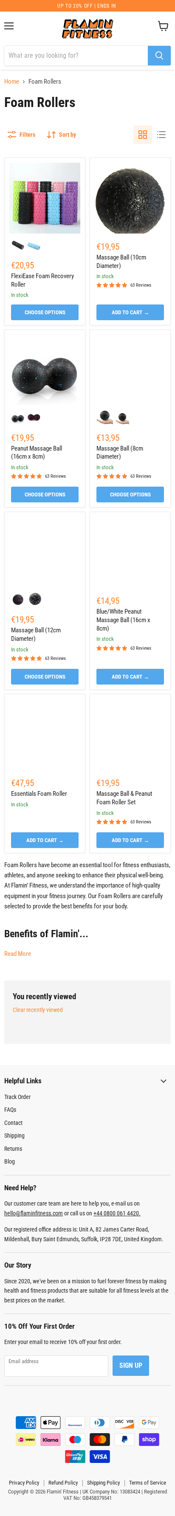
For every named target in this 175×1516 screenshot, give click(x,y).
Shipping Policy (103, 1482)
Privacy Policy (24, 1482)
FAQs (10, 1109)
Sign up (130, 1365)
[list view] (161, 134)
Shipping (14, 1135)
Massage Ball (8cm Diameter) (119, 453)
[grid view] (142, 134)
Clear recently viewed (38, 1009)
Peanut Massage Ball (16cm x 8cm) (36, 453)
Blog (9, 1161)
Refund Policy (63, 1482)
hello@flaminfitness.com (33, 1213)
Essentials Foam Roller (39, 793)
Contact (13, 1122)
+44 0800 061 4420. (117, 1213)
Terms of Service (147, 1482)
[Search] (159, 55)
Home (11, 81)
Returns (13, 1148)
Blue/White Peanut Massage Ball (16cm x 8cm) (123, 620)
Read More (17, 954)
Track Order (17, 1096)
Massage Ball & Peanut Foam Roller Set (124, 798)
